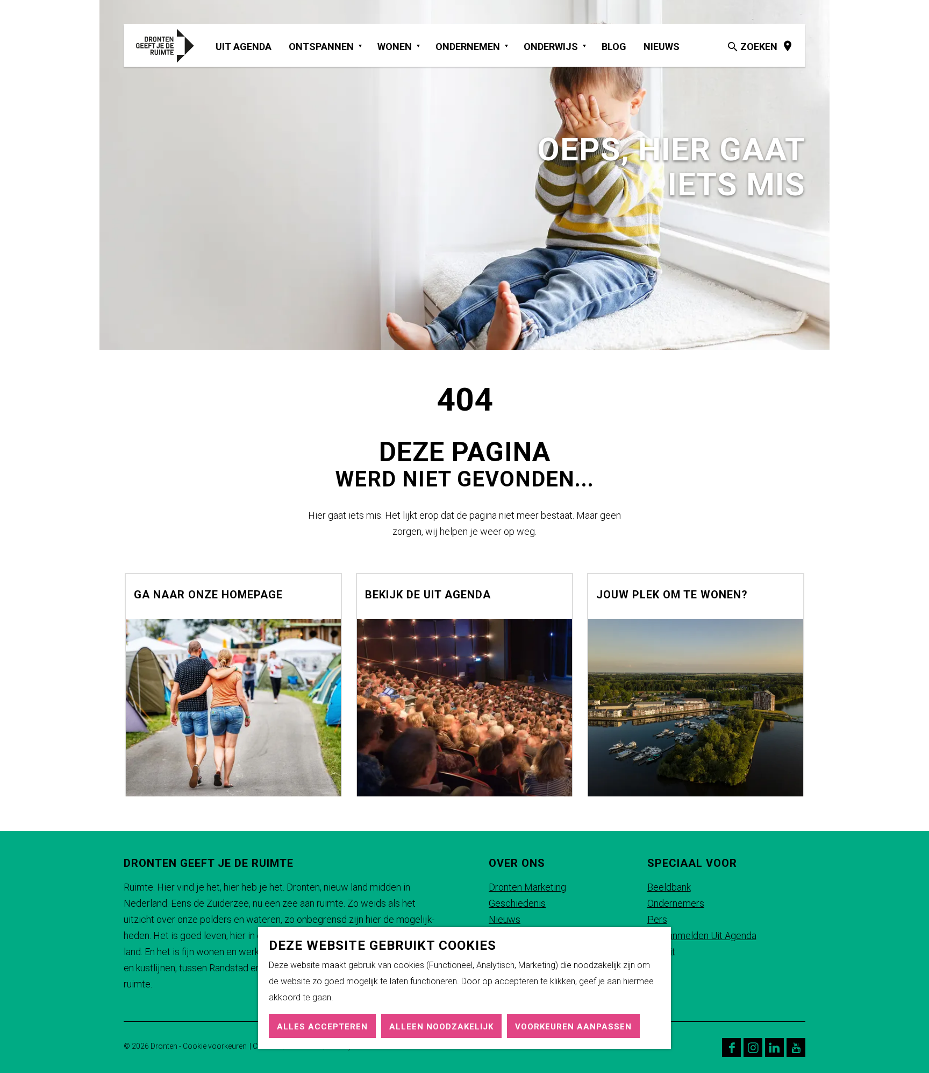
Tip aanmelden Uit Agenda (701, 935)
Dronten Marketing (527, 887)
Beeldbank (669, 887)
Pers (657, 919)
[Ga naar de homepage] (170, 46)
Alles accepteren (322, 1027)
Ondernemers (675, 903)
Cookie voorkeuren (215, 1046)
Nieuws (504, 919)
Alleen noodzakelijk (441, 1027)
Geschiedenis (517, 903)
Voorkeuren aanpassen (573, 1027)
